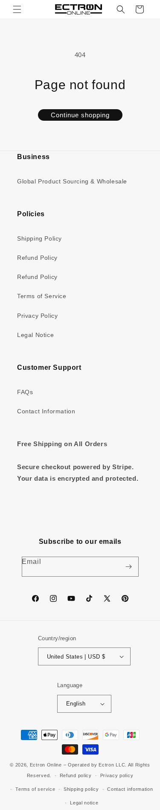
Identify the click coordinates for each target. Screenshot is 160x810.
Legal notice (84, 802)
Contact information (130, 789)
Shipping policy (81, 789)
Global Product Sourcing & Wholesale (72, 181)
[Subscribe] (128, 567)
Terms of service (35, 789)
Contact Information (46, 411)
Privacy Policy (37, 315)
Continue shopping (80, 115)
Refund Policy (37, 257)
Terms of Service (42, 296)
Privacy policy (117, 775)
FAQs (25, 392)
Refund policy (76, 775)
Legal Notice (35, 334)
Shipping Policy (39, 238)
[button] (17, 9)
